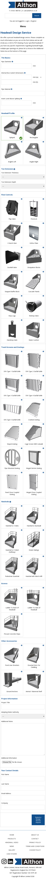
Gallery (12, 850)
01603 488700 (16, 11)
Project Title (5, 702)
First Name (5, 774)
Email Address (6, 793)
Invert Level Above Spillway (10, 99)
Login (27, 21)
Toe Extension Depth (8, 182)
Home (12, 835)
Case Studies (12, 854)
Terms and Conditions (35, 846)
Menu (23, 26)
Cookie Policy (35, 850)
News (12, 846)
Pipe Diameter (6, 62)
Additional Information (9, 758)
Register (33, 21)
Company (4, 803)
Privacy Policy (35, 842)
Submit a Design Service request (38, 819)
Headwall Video (11, 842)
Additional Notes (7, 721)
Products (12, 839)
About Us (35, 835)
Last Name (5, 784)
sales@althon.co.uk (30, 11)
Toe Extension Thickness (10, 173)
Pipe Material (5, 89)
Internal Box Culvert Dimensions (12, 73)
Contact (35, 839)
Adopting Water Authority (10, 712)
